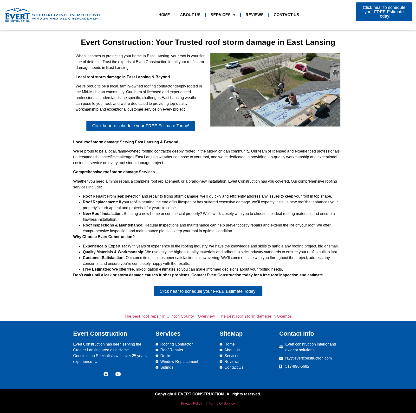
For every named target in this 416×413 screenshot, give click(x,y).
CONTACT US (286, 15)
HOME (164, 15)
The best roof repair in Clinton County (159, 316)
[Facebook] (106, 374)
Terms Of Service (221, 403)
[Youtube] (118, 374)
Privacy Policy (191, 403)
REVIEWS (255, 15)
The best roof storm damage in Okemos (255, 316)
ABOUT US (190, 15)
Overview (206, 316)
